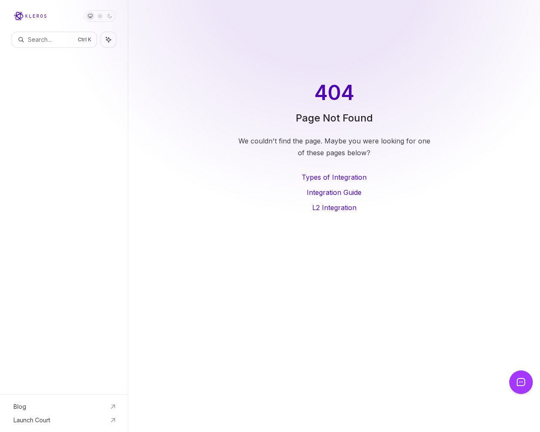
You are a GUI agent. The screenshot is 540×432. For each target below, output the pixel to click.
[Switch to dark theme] (109, 16)
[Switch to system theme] (90, 16)
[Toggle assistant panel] (108, 39)
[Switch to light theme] (100, 16)
